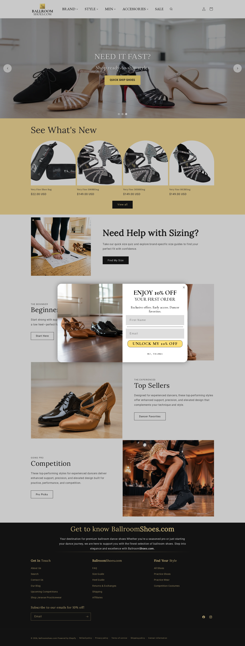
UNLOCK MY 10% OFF (155, 343)
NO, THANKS (155, 354)
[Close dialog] (184, 287)
